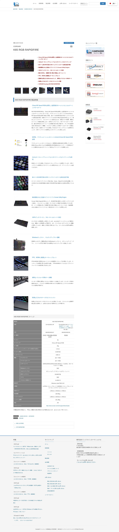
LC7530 (96, 109)
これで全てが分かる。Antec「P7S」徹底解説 (24, 494)
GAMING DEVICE (69, 42)
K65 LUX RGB (19, 423)
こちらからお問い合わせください (86, 462)
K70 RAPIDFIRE (20, 427)
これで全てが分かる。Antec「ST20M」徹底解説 (24, 479)
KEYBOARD (31, 416)
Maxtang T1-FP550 (98, 127)
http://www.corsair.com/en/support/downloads (57, 405)
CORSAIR (21, 418)
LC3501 (96, 118)
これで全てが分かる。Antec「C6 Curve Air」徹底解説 (26, 464)
